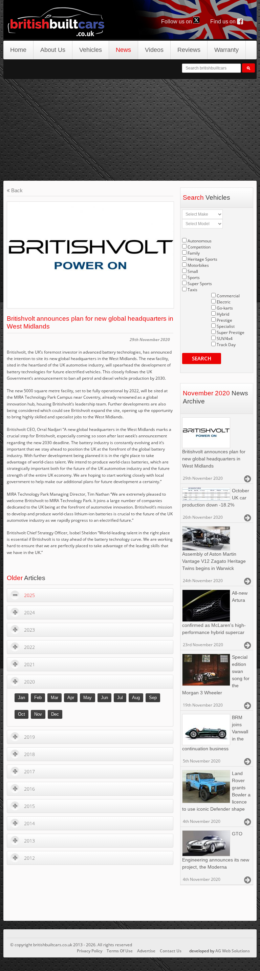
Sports (194, 277)
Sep (153, 697)
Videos (154, 49)
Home (18, 49)
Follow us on (177, 21)
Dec (55, 714)
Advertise (146, 951)
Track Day (226, 345)
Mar (54, 697)
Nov (38, 714)
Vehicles (90, 49)
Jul (120, 697)
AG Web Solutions (232, 951)
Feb (38, 697)
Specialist (226, 326)
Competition (199, 247)
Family (194, 253)
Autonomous (200, 241)
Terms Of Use (120, 951)
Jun (104, 697)
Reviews (188, 49)
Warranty (226, 49)
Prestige (224, 320)
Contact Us (170, 951)
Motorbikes (198, 265)
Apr (70, 697)
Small (193, 271)
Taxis (192, 290)
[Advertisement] (130, 129)
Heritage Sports (202, 259)
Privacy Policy (89, 951)
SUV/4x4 (225, 338)
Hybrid (223, 314)
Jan (21, 697)
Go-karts (225, 308)
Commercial (228, 296)
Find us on (223, 21)
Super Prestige (230, 332)
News (123, 49)
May (87, 697)
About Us (52, 49)
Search (201, 358)
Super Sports (200, 283)
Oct (21, 714)
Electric (224, 302)
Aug (136, 697)
